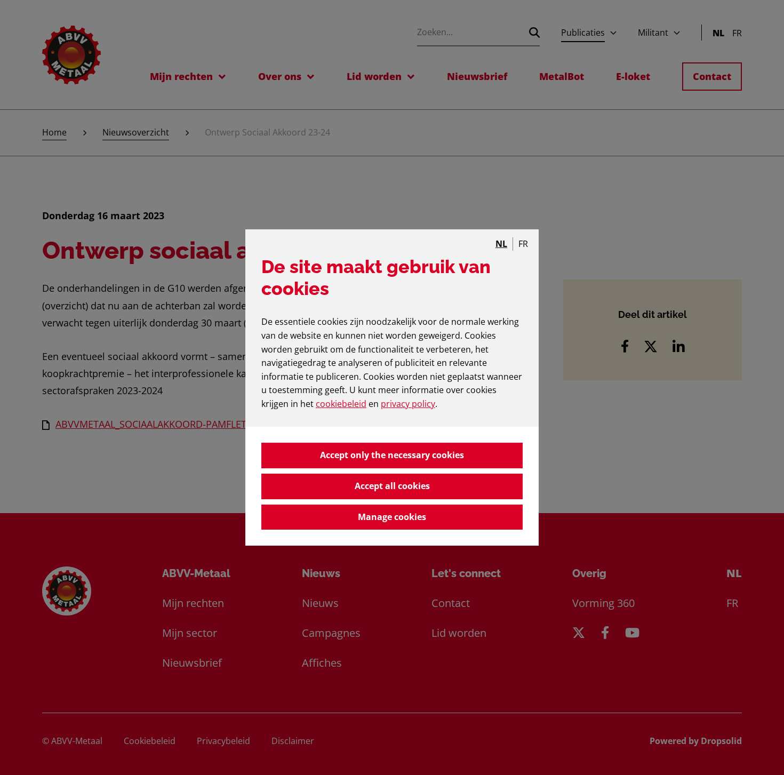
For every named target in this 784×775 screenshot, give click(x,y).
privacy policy (408, 404)
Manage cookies (392, 517)
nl (501, 244)
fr (523, 244)
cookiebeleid (341, 404)
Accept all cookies (392, 486)
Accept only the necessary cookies (392, 455)
